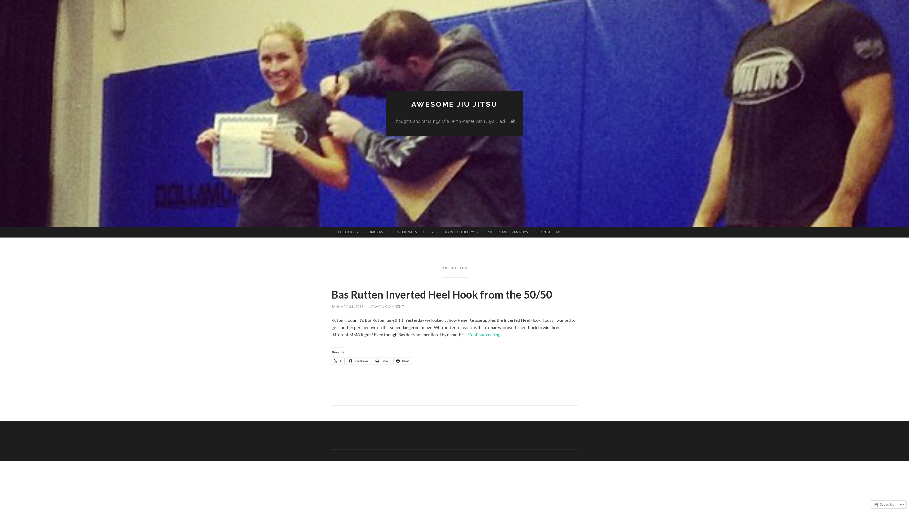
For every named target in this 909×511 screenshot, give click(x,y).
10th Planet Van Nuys (508, 232)
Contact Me (550, 232)
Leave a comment (387, 306)
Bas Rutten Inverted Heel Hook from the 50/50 (441, 294)
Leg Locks (345, 232)
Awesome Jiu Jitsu (454, 104)
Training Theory (458, 232)
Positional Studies (411, 232)
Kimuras (375, 232)
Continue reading (484, 334)
